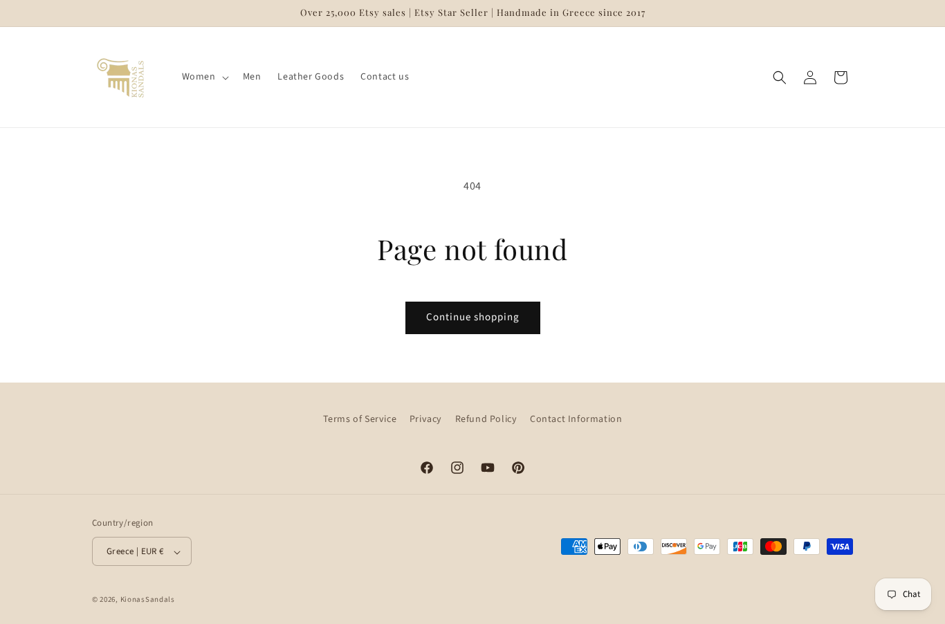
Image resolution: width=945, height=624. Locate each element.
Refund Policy (486, 419)
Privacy (426, 419)
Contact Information (576, 419)
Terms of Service (360, 419)
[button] (204, 76)
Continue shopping (473, 317)
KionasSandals (147, 600)
